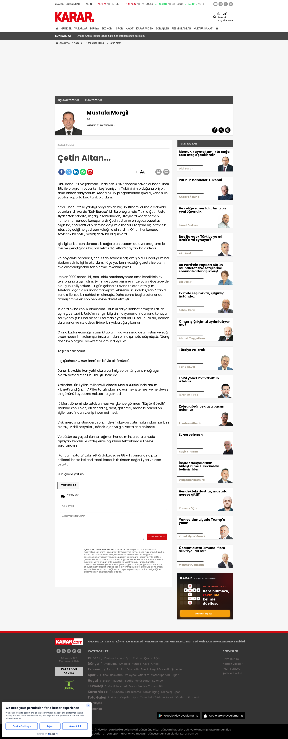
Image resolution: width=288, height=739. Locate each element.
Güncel (66, 28)
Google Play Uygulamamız (181, 716)
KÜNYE (120, 641)
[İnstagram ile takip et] (220, 4)
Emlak (121, 669)
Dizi (127, 692)
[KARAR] (74, 16)
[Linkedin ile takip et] (74, 651)
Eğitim (158, 658)
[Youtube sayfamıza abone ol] (69, 651)
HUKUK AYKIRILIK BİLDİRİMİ (229, 641)
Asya (146, 664)
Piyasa (111, 669)
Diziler (107, 681)
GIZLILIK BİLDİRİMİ (180, 641)
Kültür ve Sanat (163, 697)
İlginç (155, 692)
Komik (147, 692)
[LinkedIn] (76, 172)
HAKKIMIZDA (95, 641)
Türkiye (137, 658)
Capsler (125, 697)
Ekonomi (107, 28)
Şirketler (176, 669)
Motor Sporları (160, 675)
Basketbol (116, 675)
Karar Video (144, 28)
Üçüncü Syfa (123, 658)
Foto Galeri (97, 697)
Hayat (130, 28)
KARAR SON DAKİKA (69, 671)
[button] (137, 172)
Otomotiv (133, 669)
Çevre (148, 658)
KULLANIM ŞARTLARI (156, 641)
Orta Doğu (110, 664)
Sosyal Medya (138, 686)
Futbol (104, 675)
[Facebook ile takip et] (226, 4)
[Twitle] (69, 172)
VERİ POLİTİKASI (202, 641)
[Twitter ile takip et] (231, 4)
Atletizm (143, 675)
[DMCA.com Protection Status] (69, 685)
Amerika (124, 664)
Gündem (118, 692)
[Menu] (216, 28)
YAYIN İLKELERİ (134, 641)
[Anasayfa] (57, 28)
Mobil (111, 686)
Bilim (162, 686)
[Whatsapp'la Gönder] (83, 172)
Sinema (136, 692)
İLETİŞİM (109, 641)
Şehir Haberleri (232, 673)
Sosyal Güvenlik (160, 669)
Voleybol (130, 675)
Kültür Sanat (203, 28)
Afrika (154, 664)
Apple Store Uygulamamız (226, 716)
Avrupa (136, 664)
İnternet (121, 686)
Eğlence (157, 681)
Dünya (94, 28)
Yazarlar (81, 28)
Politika (109, 658)
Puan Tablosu (231, 669)
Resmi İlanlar (181, 28)
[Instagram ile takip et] (79, 651)
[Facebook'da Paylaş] (61, 172)
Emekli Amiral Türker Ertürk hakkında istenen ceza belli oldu (110, 35)
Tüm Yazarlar (93, 100)
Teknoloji (95, 686)
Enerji (144, 669)
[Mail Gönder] (90, 172)
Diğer (175, 675)
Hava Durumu (231, 659)
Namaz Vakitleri (233, 664)
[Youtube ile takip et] (215, 4)
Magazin (117, 681)
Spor (119, 28)
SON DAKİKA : (63, 35)
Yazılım (153, 686)
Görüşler (162, 28)
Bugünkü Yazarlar (68, 100)
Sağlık (129, 681)
